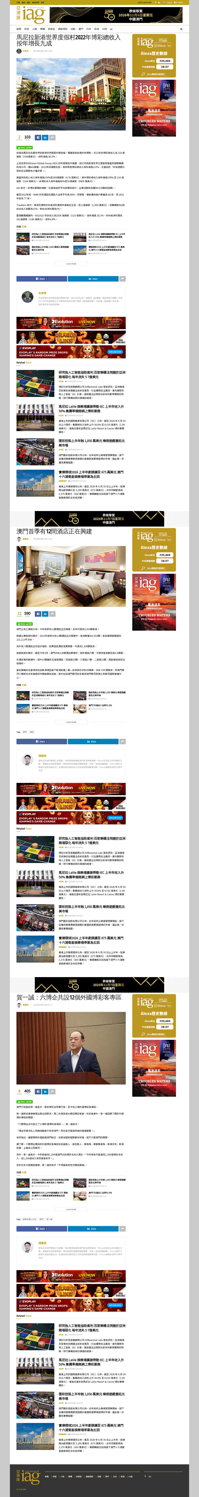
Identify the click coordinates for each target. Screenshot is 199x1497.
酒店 (32, 732)
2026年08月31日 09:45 (41, 240)
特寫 (26, 29)
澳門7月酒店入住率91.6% (100, 705)
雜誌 (23, 2)
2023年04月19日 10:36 (42, 50)
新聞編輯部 (63, 481)
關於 (28, 2)
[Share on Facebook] (38, 137)
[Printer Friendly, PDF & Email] (24, 147)
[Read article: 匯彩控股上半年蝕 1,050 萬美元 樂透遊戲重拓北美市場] (23, 250)
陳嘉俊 (25, 538)
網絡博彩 (62, 29)
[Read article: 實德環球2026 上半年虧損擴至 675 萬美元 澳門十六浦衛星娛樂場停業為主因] (79, 250)
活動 (73, 29)
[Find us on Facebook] (155, 2)
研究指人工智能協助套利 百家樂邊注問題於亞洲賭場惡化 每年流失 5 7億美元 (50, 235)
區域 (96, 29)
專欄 (42, 29)
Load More (71, 264)
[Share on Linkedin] (45, 137)
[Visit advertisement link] (116, 15)
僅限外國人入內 (29, 1219)
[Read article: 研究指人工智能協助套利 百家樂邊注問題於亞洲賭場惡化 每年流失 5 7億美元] (23, 237)
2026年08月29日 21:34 (98, 709)
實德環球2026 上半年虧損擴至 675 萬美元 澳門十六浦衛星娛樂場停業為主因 (107, 248)
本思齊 (25, 50)
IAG (24, 1489)
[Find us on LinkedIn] (159, 2)
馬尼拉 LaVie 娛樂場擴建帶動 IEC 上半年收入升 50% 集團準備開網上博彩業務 (107, 235)
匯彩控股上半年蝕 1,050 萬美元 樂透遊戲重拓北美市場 (50, 248)
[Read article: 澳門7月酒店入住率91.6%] (79, 708)
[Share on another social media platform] (52, 137)
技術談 (51, 29)
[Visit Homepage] (31, 15)
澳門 (81, 29)
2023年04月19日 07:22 (42, 538)
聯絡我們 (35, 2)
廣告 (42, 2)
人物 (34, 29)
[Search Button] (181, 29)
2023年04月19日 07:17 (42, 1004)
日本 (88, 29)
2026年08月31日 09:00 (98, 253)
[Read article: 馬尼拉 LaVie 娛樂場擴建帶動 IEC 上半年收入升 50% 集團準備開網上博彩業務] (79, 237)
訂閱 (18, 2)
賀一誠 (49, 1219)
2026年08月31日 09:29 (98, 240)
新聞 (18, 29)
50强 (104, 29)
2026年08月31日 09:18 (41, 253)
